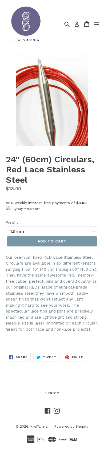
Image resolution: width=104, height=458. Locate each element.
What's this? (31, 209)
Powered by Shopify (71, 426)
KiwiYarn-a (38, 426)
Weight (12, 222)
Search (52, 392)
